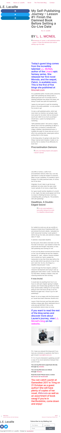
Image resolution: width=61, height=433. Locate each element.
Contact (52, 2)
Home (8, 2)
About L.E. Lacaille (18, 2)
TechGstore (30, 431)
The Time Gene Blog (40, 2)
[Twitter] (6, 427)
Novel (29, 2)
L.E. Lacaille (9, 7)
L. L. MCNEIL (46, 36)
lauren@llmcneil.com (45, 355)
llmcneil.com (38, 90)
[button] (15, 11)
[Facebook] (2, 427)
